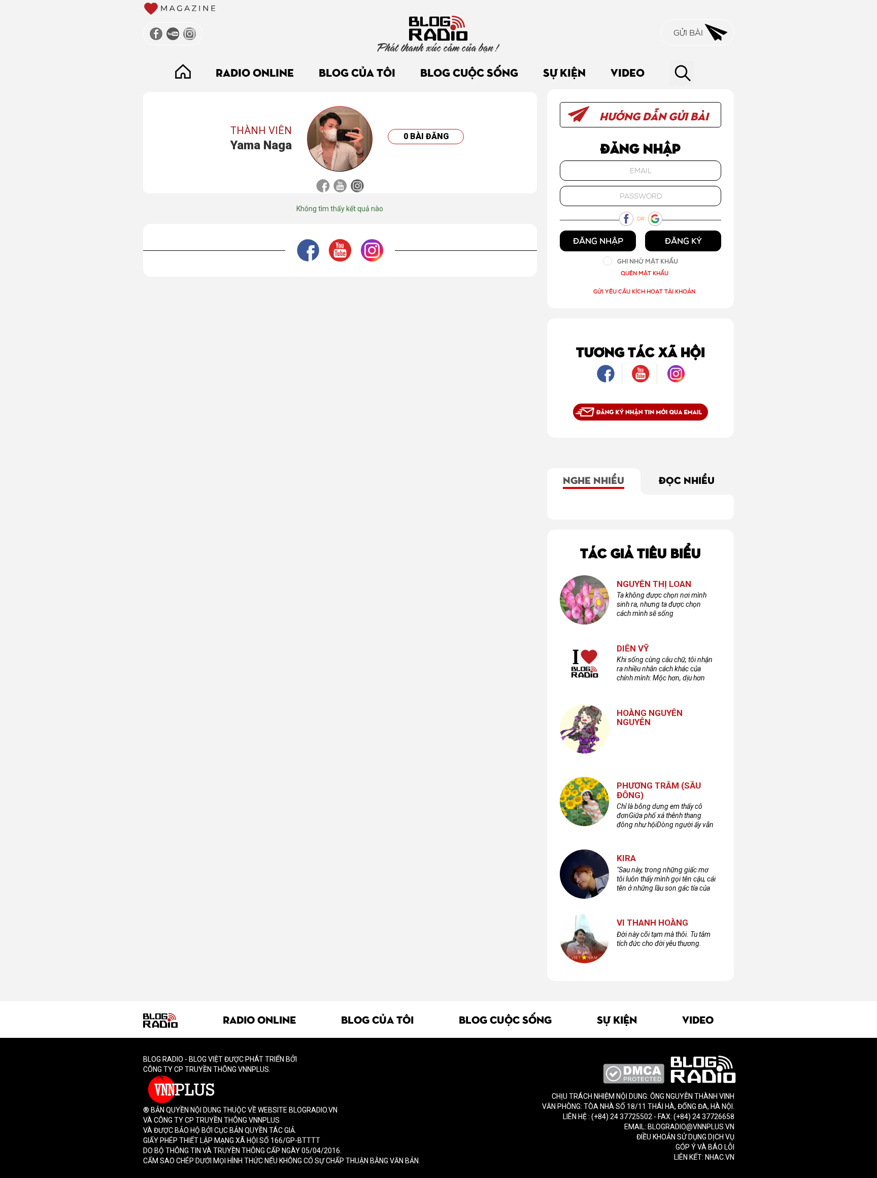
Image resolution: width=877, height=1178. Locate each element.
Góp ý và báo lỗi (705, 1147)
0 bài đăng (426, 136)
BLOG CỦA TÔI (357, 71)
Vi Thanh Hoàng (652, 923)
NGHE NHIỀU (593, 479)
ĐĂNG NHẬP (598, 240)
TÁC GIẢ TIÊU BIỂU (640, 552)
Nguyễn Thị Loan (654, 584)
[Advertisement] (340, 299)
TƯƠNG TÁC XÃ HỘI (640, 351)
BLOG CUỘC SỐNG (469, 71)
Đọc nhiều (687, 479)
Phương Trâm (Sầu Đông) (659, 790)
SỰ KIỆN (564, 71)
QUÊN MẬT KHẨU (644, 273)
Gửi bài (689, 32)
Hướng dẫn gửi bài (653, 115)
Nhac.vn (718, 1157)
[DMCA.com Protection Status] (633, 1073)
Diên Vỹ (633, 648)
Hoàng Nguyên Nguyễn (650, 717)
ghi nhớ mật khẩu (647, 261)
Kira (626, 858)
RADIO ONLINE (255, 71)
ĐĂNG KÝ (683, 240)
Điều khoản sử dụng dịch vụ (685, 1137)
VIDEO (628, 71)
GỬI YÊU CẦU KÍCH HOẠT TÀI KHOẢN (644, 291)
